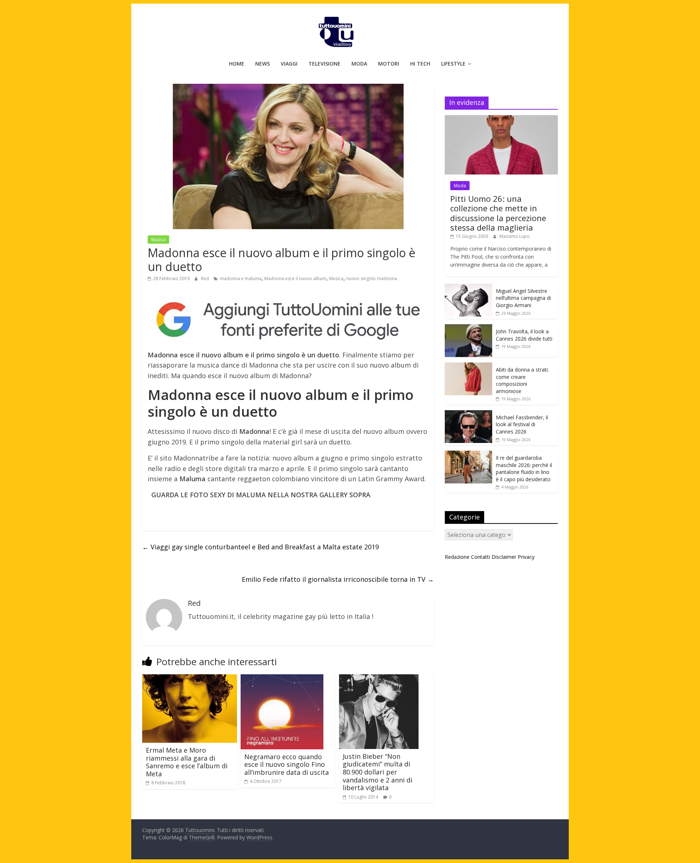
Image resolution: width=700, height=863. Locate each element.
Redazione (457, 556)
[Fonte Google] (288, 320)
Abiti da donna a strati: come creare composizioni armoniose (522, 380)
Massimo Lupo (514, 236)
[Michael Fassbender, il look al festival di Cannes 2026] (468, 414)
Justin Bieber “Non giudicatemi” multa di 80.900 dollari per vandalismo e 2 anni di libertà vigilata (377, 772)
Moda (359, 63)
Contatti (480, 556)
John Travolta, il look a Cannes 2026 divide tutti (524, 335)
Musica (158, 239)
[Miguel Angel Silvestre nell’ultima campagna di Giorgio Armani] (468, 287)
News (262, 63)
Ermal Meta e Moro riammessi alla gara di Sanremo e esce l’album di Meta (187, 762)
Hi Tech (420, 63)
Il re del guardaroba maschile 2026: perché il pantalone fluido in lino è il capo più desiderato (524, 468)
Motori (388, 63)
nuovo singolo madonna (371, 278)
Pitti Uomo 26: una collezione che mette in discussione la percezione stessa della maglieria (498, 213)
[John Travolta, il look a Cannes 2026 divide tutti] (468, 328)
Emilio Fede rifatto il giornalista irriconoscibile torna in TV (338, 579)
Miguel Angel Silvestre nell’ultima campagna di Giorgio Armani (523, 298)
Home (236, 63)
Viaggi (289, 63)
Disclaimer (503, 556)
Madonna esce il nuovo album (295, 278)
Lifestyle (453, 63)
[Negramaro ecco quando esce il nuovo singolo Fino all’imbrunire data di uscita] (282, 679)
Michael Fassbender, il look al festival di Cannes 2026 (522, 424)
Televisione (324, 63)
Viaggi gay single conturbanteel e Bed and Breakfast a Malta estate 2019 (260, 546)
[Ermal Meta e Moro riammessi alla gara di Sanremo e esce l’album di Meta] (189, 679)
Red (205, 278)
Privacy (526, 556)
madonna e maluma (240, 278)
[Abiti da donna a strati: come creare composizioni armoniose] (468, 366)
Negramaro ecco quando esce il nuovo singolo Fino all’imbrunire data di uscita (286, 764)
